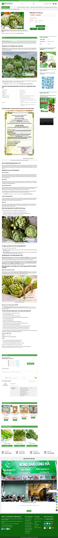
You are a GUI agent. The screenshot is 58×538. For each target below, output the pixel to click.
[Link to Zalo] (47, 523)
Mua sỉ (33, 28)
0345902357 (36, 453)
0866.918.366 (49, 519)
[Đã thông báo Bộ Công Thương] (3, 529)
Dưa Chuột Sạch (4, 442)
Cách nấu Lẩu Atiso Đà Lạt (13, 83)
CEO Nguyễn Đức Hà (37, 521)
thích (13, 385)
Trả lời (11, 385)
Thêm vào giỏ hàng (40, 26)
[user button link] (53, 4)
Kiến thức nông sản (39, 7)
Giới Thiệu (23, 7)
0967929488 (50, 453)
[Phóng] (2, 28)
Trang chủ (2, 9)
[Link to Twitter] (50, 523)
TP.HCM (52, 527)
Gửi (35, 377)
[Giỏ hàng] (56, 4)
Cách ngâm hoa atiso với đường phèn (15, 193)
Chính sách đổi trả (28, 520)
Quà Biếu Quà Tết (33, 7)
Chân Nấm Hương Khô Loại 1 (15, 415)
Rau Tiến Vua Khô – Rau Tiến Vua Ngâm (6, 415)
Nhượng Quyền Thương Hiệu (49, 7)
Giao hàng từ (32, 20)
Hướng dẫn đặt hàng (28, 529)
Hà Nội (48, 41)
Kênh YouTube (36, 524)
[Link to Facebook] (45, 523)
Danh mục (27, 7)
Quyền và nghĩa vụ (28, 531)
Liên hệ (35, 522)
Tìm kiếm (28, 381)
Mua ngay (24, 418)
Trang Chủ (19, 7)
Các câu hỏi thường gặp (28, 528)
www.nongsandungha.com (8, 526)
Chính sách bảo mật (28, 525)
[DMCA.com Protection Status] (8, 529)
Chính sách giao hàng (28, 518)
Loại (30, 22)
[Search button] (34, 4)
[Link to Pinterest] (52, 523)
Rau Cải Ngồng (29, 442)
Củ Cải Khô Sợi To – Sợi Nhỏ (24, 415)
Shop (5, 9)
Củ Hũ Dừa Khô (33, 414)
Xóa (56, 19)
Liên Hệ (55, 7)
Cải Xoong (15, 442)
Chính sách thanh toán (28, 526)
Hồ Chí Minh (52, 41)
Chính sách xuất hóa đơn (29, 523)
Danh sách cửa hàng (37, 527)
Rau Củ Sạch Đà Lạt (9, 9)
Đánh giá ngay (30, 363)
